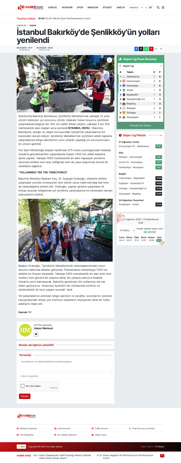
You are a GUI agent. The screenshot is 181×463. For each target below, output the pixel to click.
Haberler (21, 25)
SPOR (80, 7)
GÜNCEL (52, 7)
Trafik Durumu (101, 428)
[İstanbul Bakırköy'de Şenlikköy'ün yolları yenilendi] (65, 83)
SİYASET (107, 7)
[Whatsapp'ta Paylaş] (146, 49)
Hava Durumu (64, 428)
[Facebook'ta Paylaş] (136, 49)
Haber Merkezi (43, 328)
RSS (22, 446)
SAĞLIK (121, 7)
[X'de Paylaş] (141, 49)
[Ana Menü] (162, 7)
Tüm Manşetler (27, 435)
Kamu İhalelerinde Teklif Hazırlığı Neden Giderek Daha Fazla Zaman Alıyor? (65, 456)
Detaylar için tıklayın (140, 125)
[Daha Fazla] (151, 49)
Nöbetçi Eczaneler (28, 428)
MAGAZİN (93, 7)
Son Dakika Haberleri (67, 435)
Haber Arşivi (101, 435)
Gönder (25, 396)
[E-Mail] (36, 334)
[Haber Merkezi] (25, 330)
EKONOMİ (67, 7)
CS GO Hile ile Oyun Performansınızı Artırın (64, 18)
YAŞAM (32, 25)
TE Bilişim (159, 446)
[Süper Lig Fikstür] (161, 135)
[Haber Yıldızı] (31, 7)
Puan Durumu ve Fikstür (143, 428)
